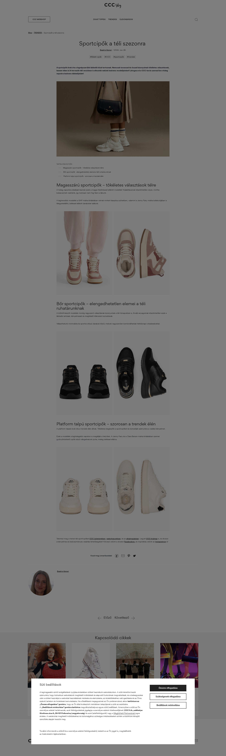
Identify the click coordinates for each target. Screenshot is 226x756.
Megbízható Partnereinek (124, 713)
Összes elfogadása (168, 688)
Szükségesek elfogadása (168, 696)
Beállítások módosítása (168, 705)
